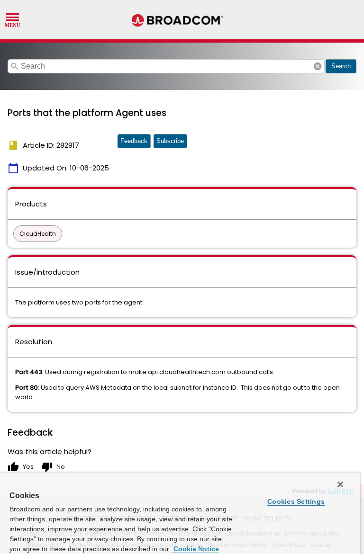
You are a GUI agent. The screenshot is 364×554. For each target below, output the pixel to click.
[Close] (340, 484)
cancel (317, 66)
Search (341, 66)
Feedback (133, 140)
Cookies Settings (296, 501)
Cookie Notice (195, 549)
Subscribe (170, 140)
